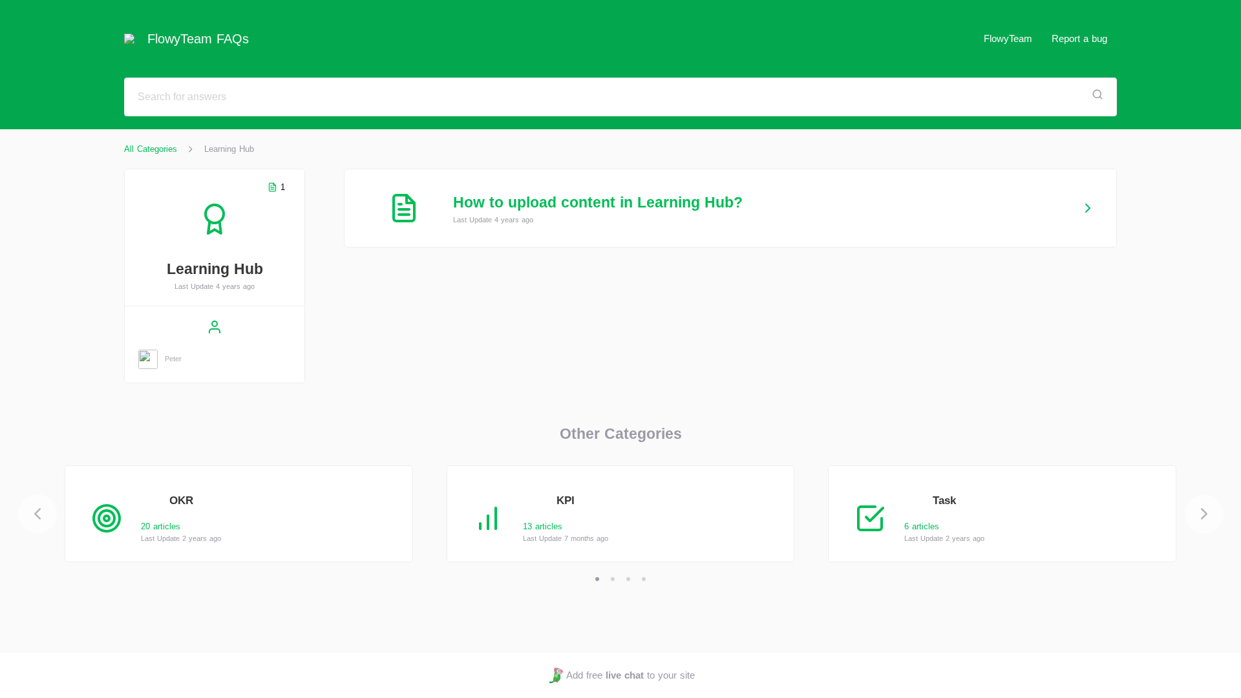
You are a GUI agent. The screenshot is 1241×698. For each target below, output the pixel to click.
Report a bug (1079, 38)
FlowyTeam (1008, 38)
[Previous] (37, 513)
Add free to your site (630, 675)
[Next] (1204, 513)
